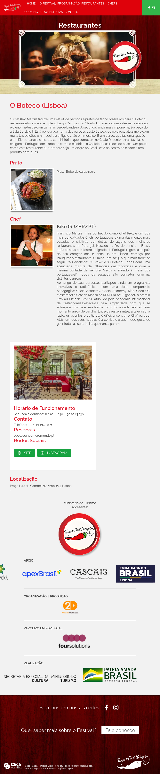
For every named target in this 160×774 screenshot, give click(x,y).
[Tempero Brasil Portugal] (12, 8)
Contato (71, 12)
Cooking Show (36, 12)
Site (27, 453)
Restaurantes (92, 3)
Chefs (112, 3)
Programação (68, 3)
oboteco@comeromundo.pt (34, 435)
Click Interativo (57, 768)
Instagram (57, 453)
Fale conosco (120, 730)
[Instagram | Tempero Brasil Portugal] (153, 8)
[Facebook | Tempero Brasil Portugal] (149, 8)
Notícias (56, 12)
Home (31, 3)
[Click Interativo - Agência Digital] (12, 768)
